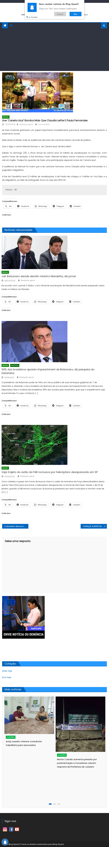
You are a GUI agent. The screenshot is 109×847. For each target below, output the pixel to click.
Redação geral (26, 124)
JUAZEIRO (10, 755)
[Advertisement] (54, 50)
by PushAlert (33, 17)
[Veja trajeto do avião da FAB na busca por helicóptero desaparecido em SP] (54, 445)
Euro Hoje (6, 677)
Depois (60, 14)
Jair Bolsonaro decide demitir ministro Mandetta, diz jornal (39, 276)
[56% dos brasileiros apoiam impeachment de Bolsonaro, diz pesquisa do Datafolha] (54, 341)
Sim (75, 14)
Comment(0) (44, 124)
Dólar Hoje (7, 671)
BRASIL (6, 117)
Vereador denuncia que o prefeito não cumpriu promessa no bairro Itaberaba (17, 526)
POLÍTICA (14, 365)
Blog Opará (58, 844)
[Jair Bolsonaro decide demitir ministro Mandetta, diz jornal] (54, 252)
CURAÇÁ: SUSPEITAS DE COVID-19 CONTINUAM (95, 526)
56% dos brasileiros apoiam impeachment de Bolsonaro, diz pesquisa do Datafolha (48, 371)
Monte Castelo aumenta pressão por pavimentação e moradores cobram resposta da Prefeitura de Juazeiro (25, 763)
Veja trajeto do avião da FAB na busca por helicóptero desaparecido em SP (50, 472)
